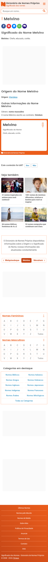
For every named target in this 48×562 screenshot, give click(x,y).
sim (27, 165)
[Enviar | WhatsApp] (19, 26)
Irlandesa (13, 97)
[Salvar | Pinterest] (9, 26)
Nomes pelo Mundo (24, 513)
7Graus (16, 558)
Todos (40, 334)
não (34, 165)
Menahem (38, 260)
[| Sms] (24, 26)
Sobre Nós (24, 523)
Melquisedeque (12, 260)
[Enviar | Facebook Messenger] (14, 26)
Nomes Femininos (13, 316)
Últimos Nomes (24, 508)
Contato (24, 544)
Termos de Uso (24, 539)
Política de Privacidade (24, 528)
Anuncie (24, 533)
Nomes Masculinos (13, 340)
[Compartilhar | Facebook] (3, 26)
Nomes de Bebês (24, 518)
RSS (24, 549)
